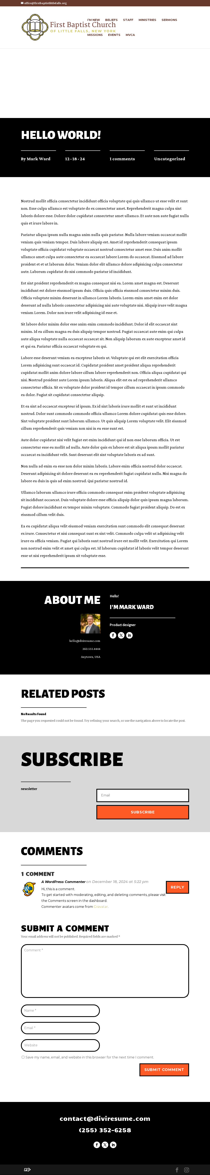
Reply (177, 887)
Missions (95, 35)
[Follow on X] (121, 635)
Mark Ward (38, 158)
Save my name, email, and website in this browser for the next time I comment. (90, 1057)
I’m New (93, 20)
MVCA (130, 35)
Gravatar (101, 907)
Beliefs (111, 20)
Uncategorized (169, 158)
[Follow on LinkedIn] (129, 635)
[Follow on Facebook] (113, 635)
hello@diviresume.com (84, 640)
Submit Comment (164, 1069)
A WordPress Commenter (63, 882)
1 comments (122, 158)
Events (114, 35)
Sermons (169, 20)
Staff (128, 20)
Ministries (147, 20)
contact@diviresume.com (105, 1118)
